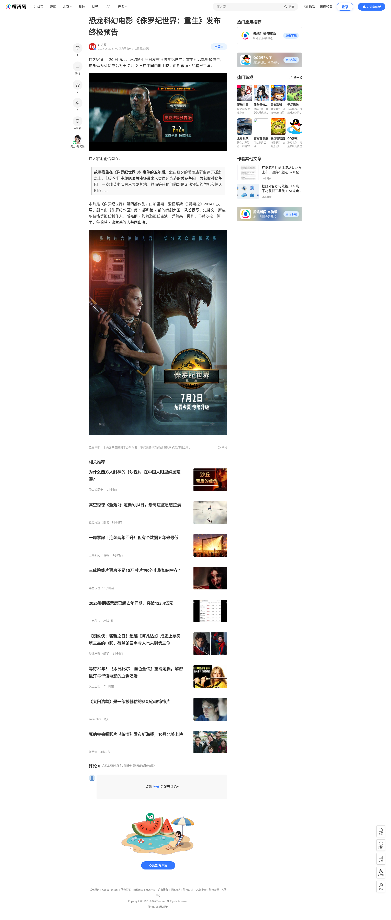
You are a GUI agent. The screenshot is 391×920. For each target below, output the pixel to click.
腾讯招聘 (175, 889)
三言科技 (94, 620)
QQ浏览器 (201, 889)
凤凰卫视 (94, 686)
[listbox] (158, 606)
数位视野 (94, 522)
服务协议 (126, 889)
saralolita (95, 719)
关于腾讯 (94, 889)
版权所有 (163, 907)
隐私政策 (138, 889)
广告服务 (163, 889)
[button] (291, 36)
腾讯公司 (153, 907)
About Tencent (110, 889)
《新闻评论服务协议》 (144, 765)
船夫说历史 (96, 489)
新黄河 (93, 752)
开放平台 (151, 889)
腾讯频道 (214, 889)
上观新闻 (94, 555)
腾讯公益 (188, 889)
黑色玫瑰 (94, 588)
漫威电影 (94, 653)
